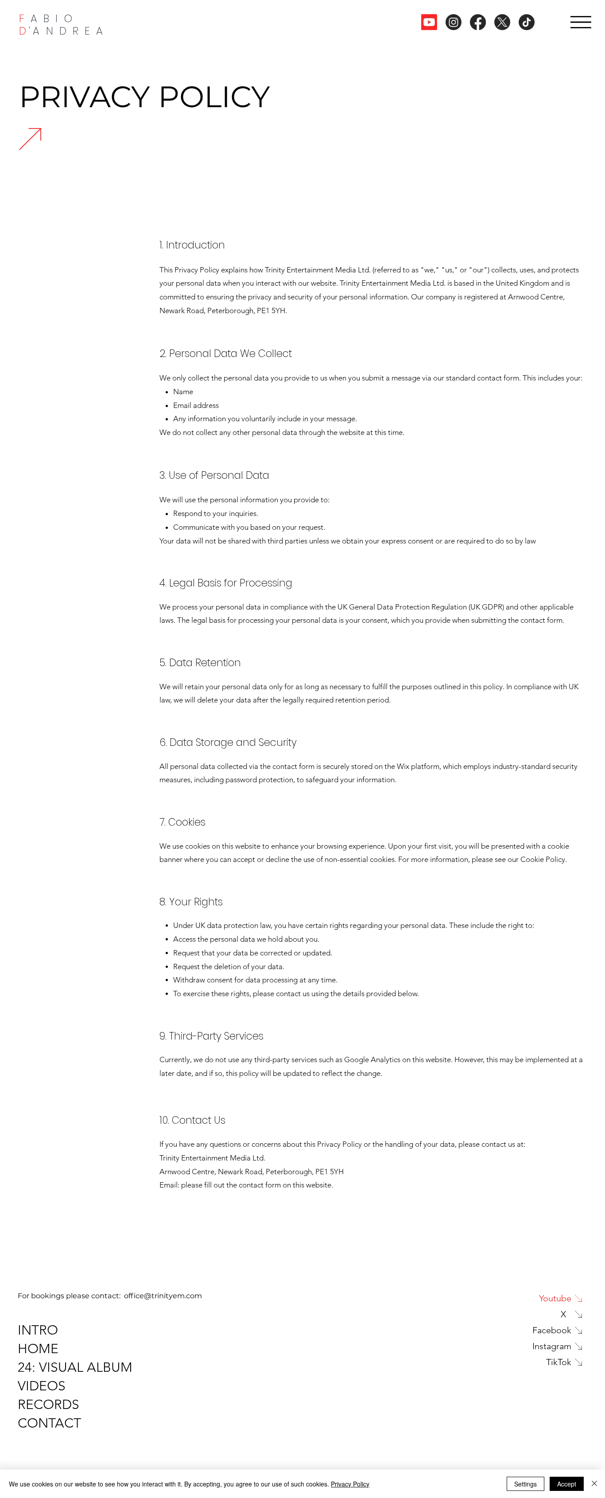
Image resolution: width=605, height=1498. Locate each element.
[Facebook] (478, 22)
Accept (566, 1483)
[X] (502, 22)
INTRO (38, 1330)
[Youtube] (429, 22)
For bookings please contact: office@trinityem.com (110, 1295)
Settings (525, 1483)
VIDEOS (42, 1386)
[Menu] (580, 22)
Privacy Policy (350, 1483)
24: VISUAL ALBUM (75, 1367)
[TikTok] (527, 22)
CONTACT (49, 1423)
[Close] (594, 1484)
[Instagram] (454, 22)
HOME (38, 1349)
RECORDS (48, 1405)
